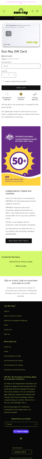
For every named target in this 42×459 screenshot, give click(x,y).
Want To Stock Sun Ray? (13, 316)
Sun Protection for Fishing (13, 360)
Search (6, 311)
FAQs (6, 325)
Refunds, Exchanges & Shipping (15, 320)
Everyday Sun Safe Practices (14, 369)
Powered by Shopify (26, 458)
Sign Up (7, 334)
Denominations (6, 62)
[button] (4, 11)
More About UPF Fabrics (19, 241)
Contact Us (8, 329)
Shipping (4, 58)
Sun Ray (17, 458)
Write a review (21, 266)
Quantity (4, 71)
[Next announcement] (38, 2)
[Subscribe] (35, 424)
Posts (6, 351)
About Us (7, 347)
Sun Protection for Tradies (13, 365)
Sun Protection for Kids (12, 356)
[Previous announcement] (4, 2)
